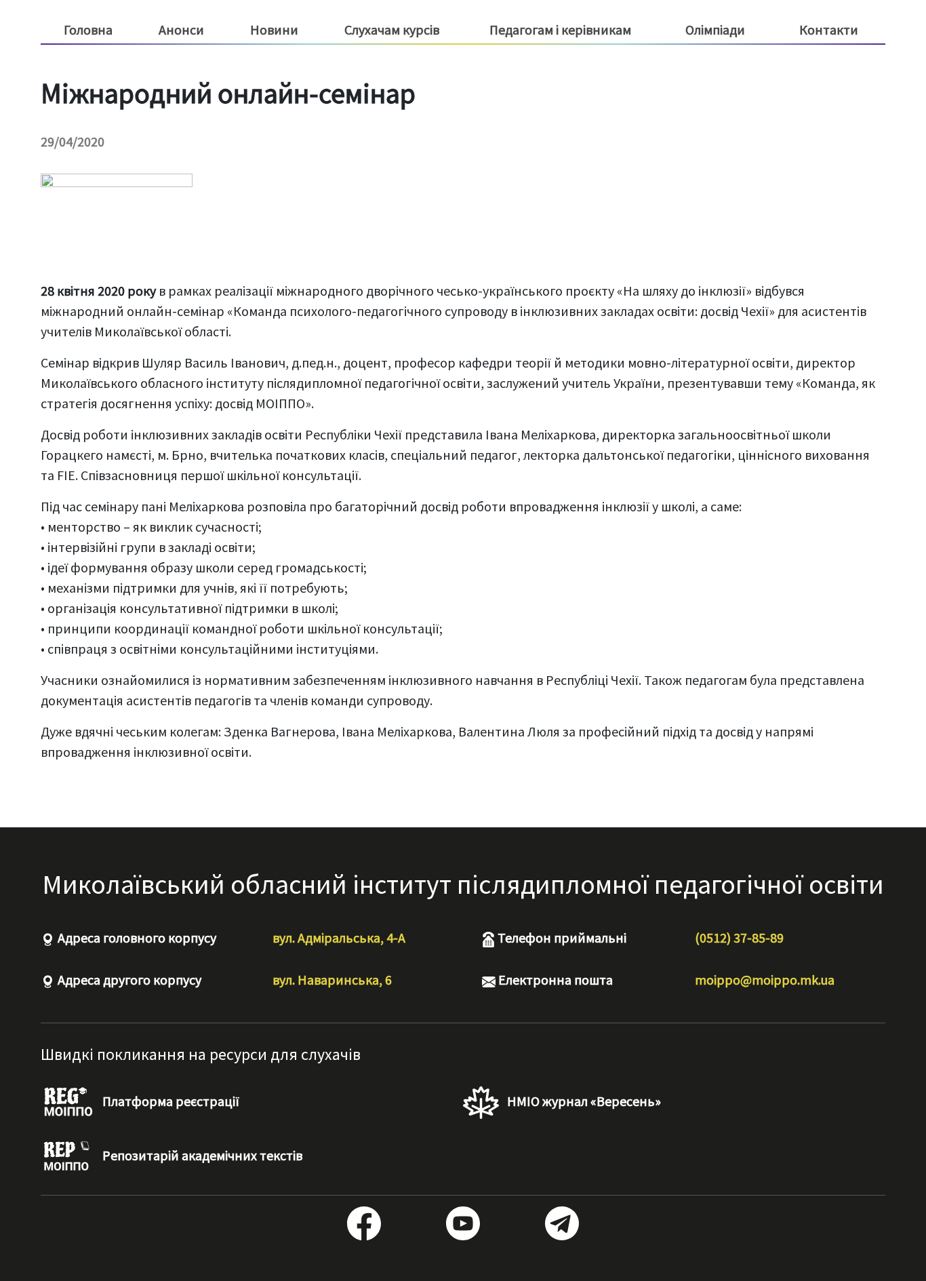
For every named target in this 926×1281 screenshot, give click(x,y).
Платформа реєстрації (169, 1100)
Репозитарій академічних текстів (201, 1155)
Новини (274, 29)
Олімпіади (715, 29)
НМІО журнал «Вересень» (582, 1100)
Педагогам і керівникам (560, 30)
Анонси (181, 29)
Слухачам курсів (391, 30)
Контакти (828, 29)
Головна (88, 29)
